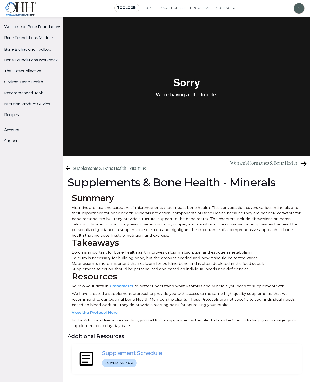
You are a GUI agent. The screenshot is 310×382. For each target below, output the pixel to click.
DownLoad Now (119, 362)
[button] (33, 27)
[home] (32, 13)
